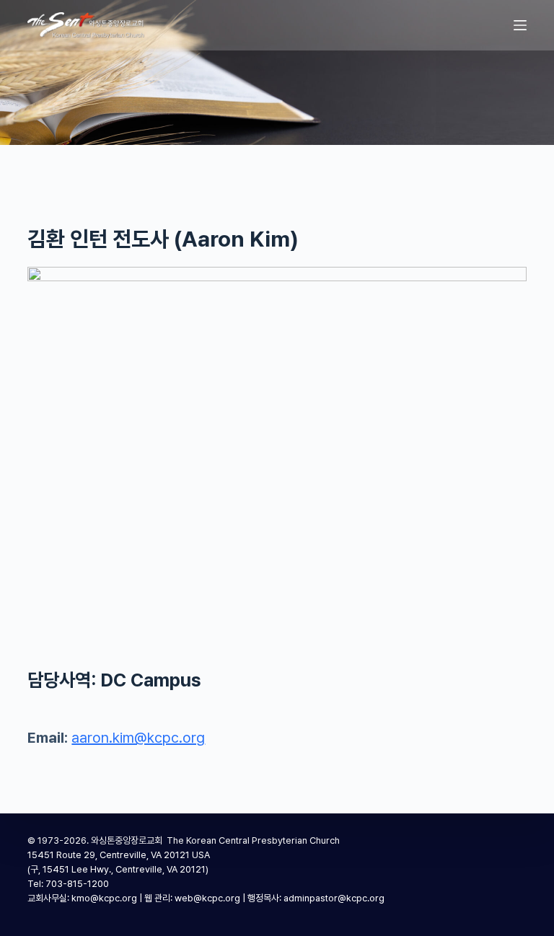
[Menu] (520, 25)
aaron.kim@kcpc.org (138, 737)
